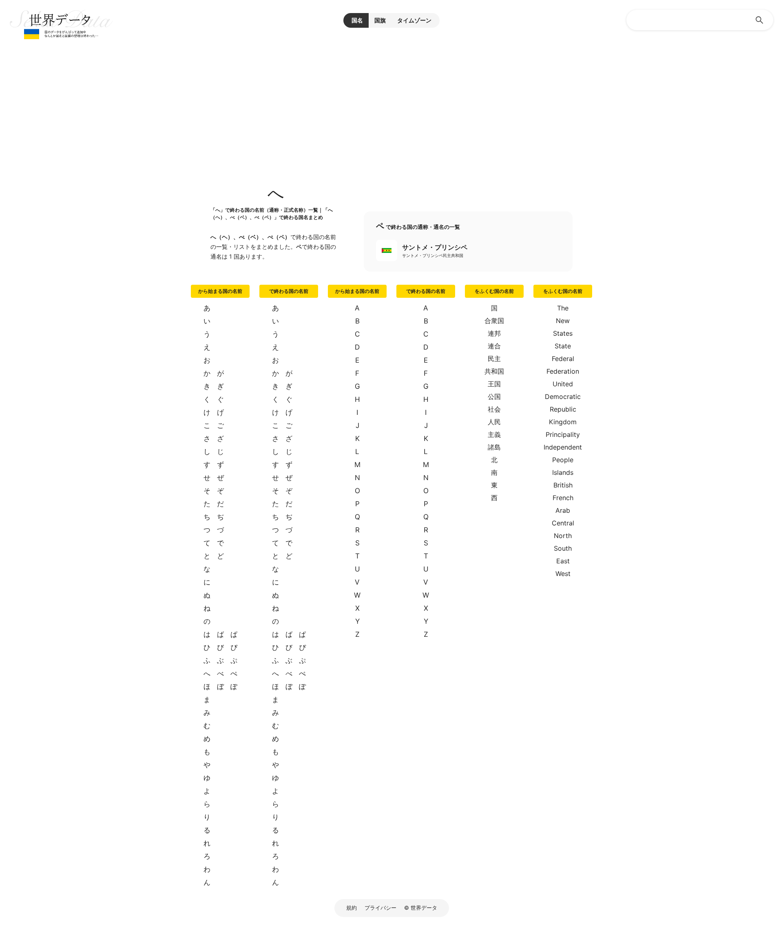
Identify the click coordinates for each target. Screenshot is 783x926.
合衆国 (494, 321)
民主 (494, 358)
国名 (357, 20)
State (563, 346)
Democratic (563, 396)
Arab (562, 510)
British (563, 485)
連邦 (494, 333)
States (563, 333)
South (563, 548)
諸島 (494, 447)
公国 (494, 396)
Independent (563, 447)
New (563, 321)
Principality (563, 434)
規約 (351, 907)
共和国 (494, 371)
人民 (494, 422)
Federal (563, 358)
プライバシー (380, 907)
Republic (563, 409)
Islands (562, 472)
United (563, 384)
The (562, 308)
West (563, 573)
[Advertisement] (391, 102)
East (563, 561)
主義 (494, 434)
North (563, 536)
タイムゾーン (414, 20)
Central (563, 523)
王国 (494, 384)
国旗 (380, 20)
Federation (562, 371)
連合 (494, 346)
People (562, 460)
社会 (494, 409)
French (563, 498)
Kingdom (563, 422)
